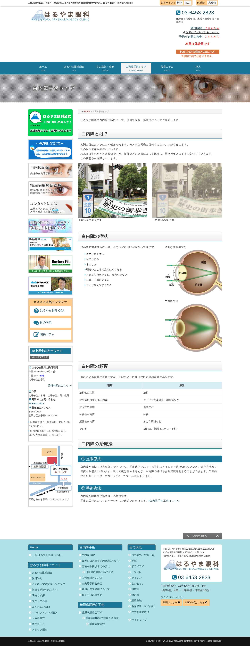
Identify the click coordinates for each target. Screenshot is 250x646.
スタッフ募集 (39, 601)
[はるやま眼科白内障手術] (50, 243)
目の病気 (46, 322)
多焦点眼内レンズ (92, 577)
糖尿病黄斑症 (97, 623)
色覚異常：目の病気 (142, 606)
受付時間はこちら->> (60, 385)
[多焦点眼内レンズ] (50, 225)
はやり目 (136, 572)
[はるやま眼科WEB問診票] (50, 149)
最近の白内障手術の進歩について (101, 560)
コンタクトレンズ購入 (44, 612)
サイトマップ (139, 619)
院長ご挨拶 (38, 595)
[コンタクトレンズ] (50, 207)
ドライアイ (137, 566)
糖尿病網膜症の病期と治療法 (102, 618)
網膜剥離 (136, 600)
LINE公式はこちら (195, 602)
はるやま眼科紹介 (42, 572)
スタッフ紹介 (39, 629)
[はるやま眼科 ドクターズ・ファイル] (50, 264)
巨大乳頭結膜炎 (140, 611)
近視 (134, 560)
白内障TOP (88, 554)
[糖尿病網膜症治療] (50, 188)
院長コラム (47, 334)
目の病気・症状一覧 (142, 554)
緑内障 (135, 594)
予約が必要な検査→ (199, 36)
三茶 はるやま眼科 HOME (47, 554)
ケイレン (136, 577)
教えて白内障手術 (92, 594)
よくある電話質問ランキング (48, 584)
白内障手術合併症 (92, 583)
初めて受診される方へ (44, 589)
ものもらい (137, 583)
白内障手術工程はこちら (165, 500)
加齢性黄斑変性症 (39, 357)
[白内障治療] (50, 170)
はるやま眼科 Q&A (52, 310)
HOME (87, 111)
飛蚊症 (135, 589)
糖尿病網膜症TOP (92, 612)
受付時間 (37, 578)
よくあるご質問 (41, 606)
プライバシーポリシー (173, 597)
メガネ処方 (38, 618)
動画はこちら (170, 602)
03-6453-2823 (198, 12)
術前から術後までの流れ (96, 566)
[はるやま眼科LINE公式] (50, 122)
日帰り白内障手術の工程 (100, 572)
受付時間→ (204, 28)
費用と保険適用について (96, 589)
